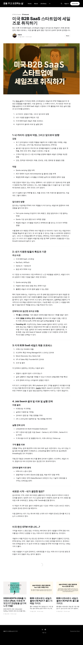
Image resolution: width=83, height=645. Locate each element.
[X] (42, 629)
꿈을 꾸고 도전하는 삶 (13, 3)
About (36, 3)
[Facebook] (45, 629)
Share (67, 35)
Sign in (66, 3)
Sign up (44, 632)
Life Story (43, 3)
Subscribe (75, 3)
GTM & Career (16, 14)
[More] (49, 3)
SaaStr (38, 388)
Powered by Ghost (75, 631)
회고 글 (18, 101)
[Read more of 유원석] (14, 35)
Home (29, 3)
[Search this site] (61, 3)
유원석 (20, 35)
